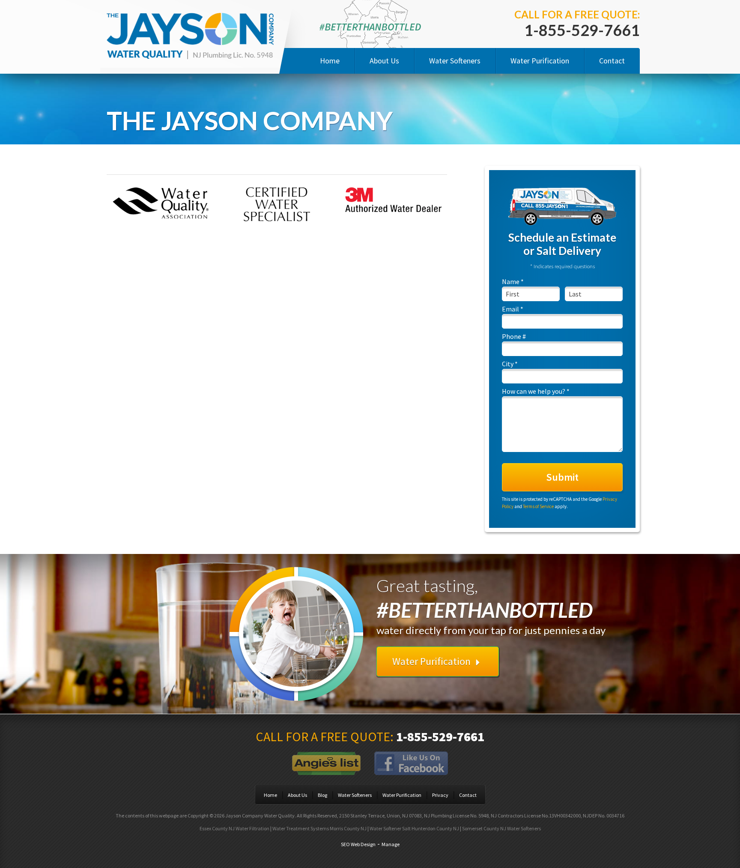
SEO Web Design (358, 844)
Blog (322, 795)
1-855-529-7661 (582, 30)
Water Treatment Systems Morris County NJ (319, 828)
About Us (384, 61)
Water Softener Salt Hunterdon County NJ (414, 828)
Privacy (440, 795)
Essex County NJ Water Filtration (234, 828)
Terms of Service (538, 506)
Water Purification (539, 61)
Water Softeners (454, 61)
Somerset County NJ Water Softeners (501, 828)
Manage (391, 844)
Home (330, 61)
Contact (612, 61)
